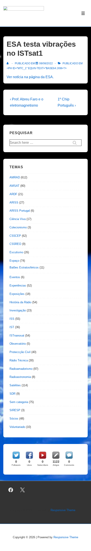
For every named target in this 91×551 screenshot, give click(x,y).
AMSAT (14, 185)
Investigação (17, 310)
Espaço (14, 260)
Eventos (14, 277)
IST (11, 327)
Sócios (13, 418)
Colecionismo (18, 227)
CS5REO (15, 244)
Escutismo (16, 252)
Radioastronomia (20, 377)
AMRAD (14, 177)
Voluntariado (17, 427)
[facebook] (11, 490)
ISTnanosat (16, 335)
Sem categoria (18, 402)
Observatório (17, 343)
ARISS (13, 202)
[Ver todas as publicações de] (8, 63)
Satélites (15, 385)
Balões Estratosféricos (24, 267)
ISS (11, 318)
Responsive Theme (63, 510)
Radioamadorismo (20, 368)
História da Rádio (20, 302)
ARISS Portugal (19, 210)
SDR (12, 393)
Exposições (17, 294)
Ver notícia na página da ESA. (30, 77)
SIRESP (14, 410)
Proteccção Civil (19, 352)
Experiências (17, 285)
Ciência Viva (17, 219)
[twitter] (22, 490)
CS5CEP (15, 235)
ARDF (13, 194)
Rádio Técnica (18, 360)
